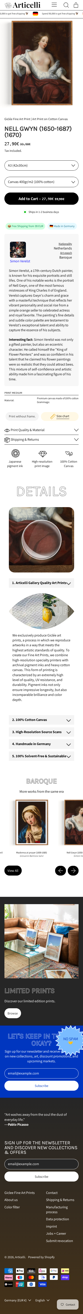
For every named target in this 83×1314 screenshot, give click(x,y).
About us (11, 1199)
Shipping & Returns (60, 1199)
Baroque (65, 257)
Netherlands (63, 248)
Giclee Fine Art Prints (19, 1192)
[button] (41, 63)
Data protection (57, 1219)
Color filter (12, 1207)
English (40, 1300)
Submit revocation (59, 1240)
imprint (51, 1226)
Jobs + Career (56, 1233)
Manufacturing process (57, 1209)
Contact (52, 1192)
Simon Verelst (20, 261)
